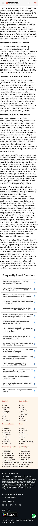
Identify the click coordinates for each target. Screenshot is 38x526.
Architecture (24, 435)
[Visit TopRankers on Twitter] (15, 505)
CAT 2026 (7, 441)
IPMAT (5, 410)
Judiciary (7, 407)
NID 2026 (6, 437)
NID (5, 416)
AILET (22, 407)
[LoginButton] (35, 2)
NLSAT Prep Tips (26, 466)
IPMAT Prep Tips (25, 455)
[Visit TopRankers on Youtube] (3, 505)
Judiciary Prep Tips (27, 462)
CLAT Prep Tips (25, 451)
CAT (5, 418)
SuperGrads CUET (9, 460)
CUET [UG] (7, 412)
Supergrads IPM (9, 455)
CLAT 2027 (7, 428)
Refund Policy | (28, 520)
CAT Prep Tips (25, 464)
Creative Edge (8, 458)
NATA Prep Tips (25, 458)
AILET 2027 (7, 439)
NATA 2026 (7, 435)
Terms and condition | (8, 520)
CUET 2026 (7, 433)
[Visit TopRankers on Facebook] (7, 505)
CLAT (5, 405)
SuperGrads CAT (9, 464)
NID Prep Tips (25, 460)
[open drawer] (2, 2)
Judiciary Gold (8, 453)
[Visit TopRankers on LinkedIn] (19, 505)
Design (23, 437)
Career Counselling (27, 441)
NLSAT (23, 443)
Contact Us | (5, 523)
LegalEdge (7, 451)
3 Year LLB (7, 421)
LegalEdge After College (11, 462)
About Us (12, 523)
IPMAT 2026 (7, 430)
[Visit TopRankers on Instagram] (11, 505)
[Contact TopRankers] (28, 2)
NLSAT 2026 (7, 443)
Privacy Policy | (19, 520)
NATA (5, 414)
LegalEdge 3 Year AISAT (11, 466)
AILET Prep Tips (25, 453)
